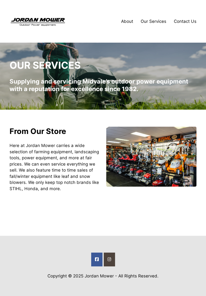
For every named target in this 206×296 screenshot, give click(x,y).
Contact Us (185, 21)
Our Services (153, 21)
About (127, 21)
